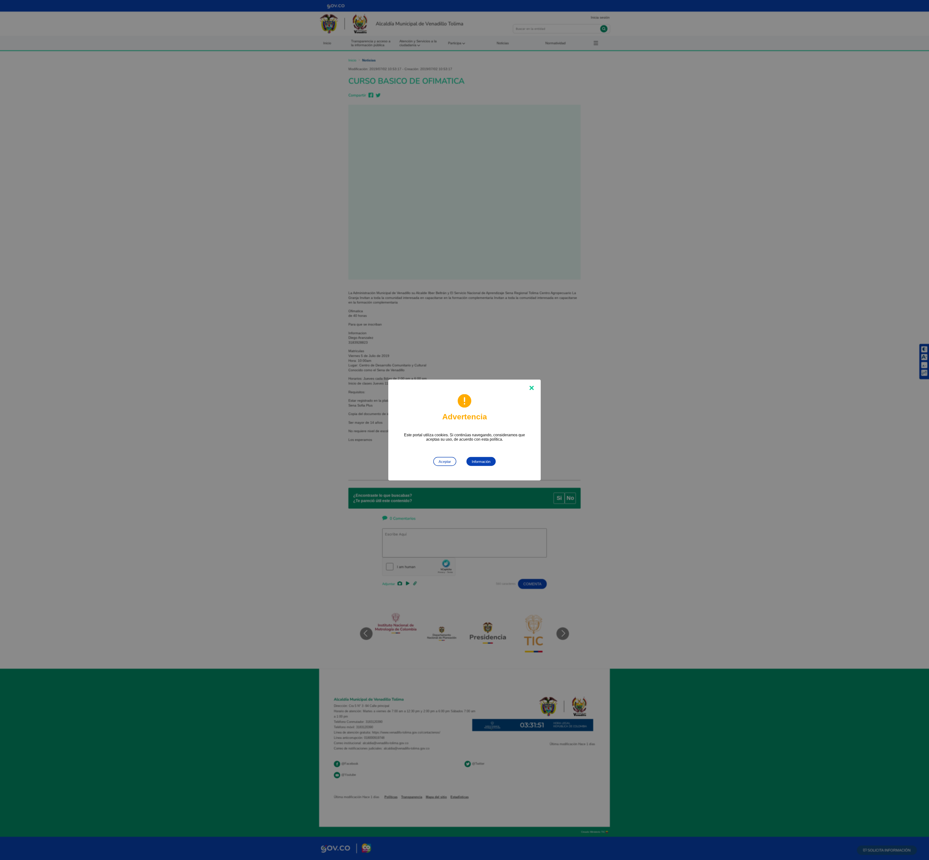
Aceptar (445, 462)
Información (481, 462)
